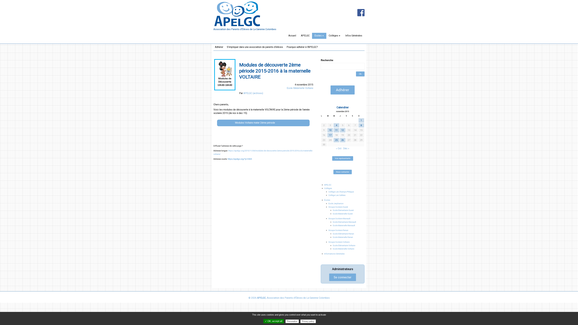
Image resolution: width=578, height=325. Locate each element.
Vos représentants (342, 158)
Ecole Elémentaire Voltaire (344, 245)
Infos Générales (353, 35)
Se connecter (342, 277)
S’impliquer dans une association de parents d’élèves (255, 47)
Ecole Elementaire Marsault (344, 222)
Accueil (292, 35)
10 (330, 130)
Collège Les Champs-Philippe (341, 192)
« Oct (338, 148)
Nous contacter (342, 172)
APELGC (305, 35)
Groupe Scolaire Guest (338, 207)
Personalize (292, 321)
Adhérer (219, 47)
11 (336, 130)
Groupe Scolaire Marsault (339, 218)
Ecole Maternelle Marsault (344, 225)
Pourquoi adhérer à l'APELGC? (302, 47)
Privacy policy (308, 321)
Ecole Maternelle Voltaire (300, 88)
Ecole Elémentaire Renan (343, 234)
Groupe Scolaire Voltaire (339, 242)
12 (342, 130)
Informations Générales (334, 254)
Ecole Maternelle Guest (343, 214)
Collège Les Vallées (336, 195)
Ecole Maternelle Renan (343, 237)
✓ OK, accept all (273, 321)
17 (330, 135)
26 (342, 140)
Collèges (333, 35)
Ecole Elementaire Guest (343, 210)
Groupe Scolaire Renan (338, 230)
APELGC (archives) (253, 93)
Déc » (346, 148)
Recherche (327, 60)
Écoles (318, 35)
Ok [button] (360, 74)
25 (336, 140)
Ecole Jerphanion (335, 203)
